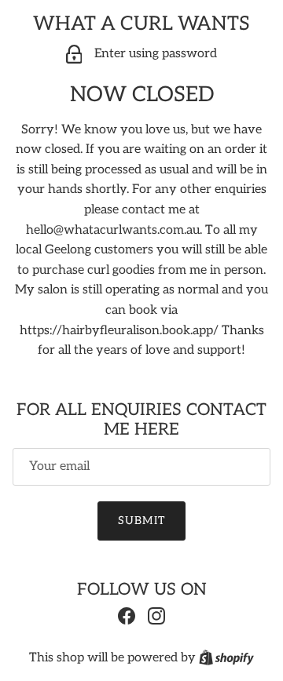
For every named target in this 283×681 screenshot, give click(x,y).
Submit (141, 520)
